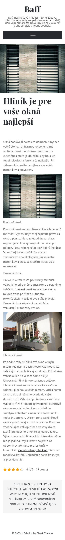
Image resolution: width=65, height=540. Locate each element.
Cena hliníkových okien (33, 450)
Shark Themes (45, 533)
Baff (32, 9)
